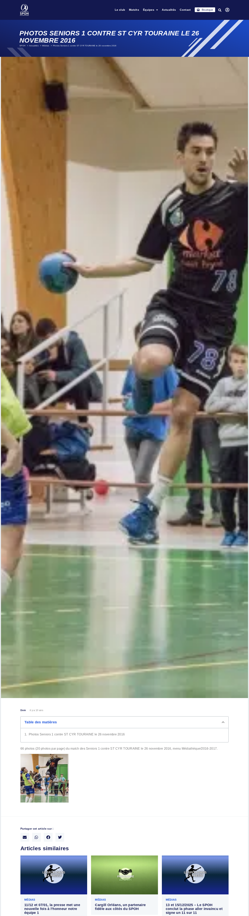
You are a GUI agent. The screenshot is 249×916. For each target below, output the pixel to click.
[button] (220, 10)
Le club (120, 9)
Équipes (148, 9)
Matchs (134, 9)
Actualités (169, 9)
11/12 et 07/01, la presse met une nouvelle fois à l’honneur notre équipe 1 (52, 909)
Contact (185, 9)
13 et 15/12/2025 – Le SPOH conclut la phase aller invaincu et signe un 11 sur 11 (194, 909)
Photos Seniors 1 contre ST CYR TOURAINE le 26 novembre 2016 (77, 734)
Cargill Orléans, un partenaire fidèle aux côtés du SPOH (120, 907)
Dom (23, 710)
